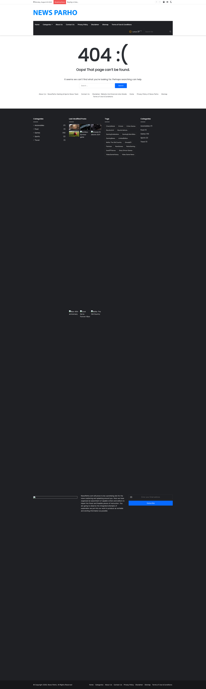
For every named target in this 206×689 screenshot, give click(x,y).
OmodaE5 (128, 142)
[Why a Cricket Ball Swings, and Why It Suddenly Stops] (74, 134)
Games (37, 133)
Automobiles (39, 125)
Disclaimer (95, 24)
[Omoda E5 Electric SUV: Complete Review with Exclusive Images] (96, 220)
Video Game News (128, 154)
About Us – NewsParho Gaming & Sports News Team (58, 94)
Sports (37, 136)
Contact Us (70, 24)
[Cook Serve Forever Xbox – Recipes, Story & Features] (85, 399)
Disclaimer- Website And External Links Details (109, 94)
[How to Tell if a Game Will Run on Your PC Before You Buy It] (85, 127)
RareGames (119, 146)
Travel (37, 140)
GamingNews (110, 138)
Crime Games (130, 126)
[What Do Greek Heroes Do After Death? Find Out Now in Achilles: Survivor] (85, 220)
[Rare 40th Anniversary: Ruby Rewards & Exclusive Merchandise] (74, 399)
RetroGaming (130, 146)
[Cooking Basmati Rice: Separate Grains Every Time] (74, 127)
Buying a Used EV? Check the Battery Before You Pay (87, 2)
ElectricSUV (110, 130)
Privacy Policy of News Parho (147, 94)
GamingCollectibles (128, 134)
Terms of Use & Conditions (122, 24)
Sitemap (105, 24)
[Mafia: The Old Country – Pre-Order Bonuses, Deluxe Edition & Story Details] (96, 399)
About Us (59, 24)
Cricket (120, 126)
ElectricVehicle (122, 130)
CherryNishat (110, 126)
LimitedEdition (123, 138)
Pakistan (109, 146)
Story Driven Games (125, 150)
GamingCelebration (112, 134)
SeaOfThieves (111, 150)
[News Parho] (55, 12)
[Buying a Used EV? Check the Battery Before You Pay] (96, 127)
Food (36, 129)
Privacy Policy (83, 24)
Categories (47, 24)
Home (37, 24)
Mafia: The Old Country (114, 142)
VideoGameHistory (112, 154)
